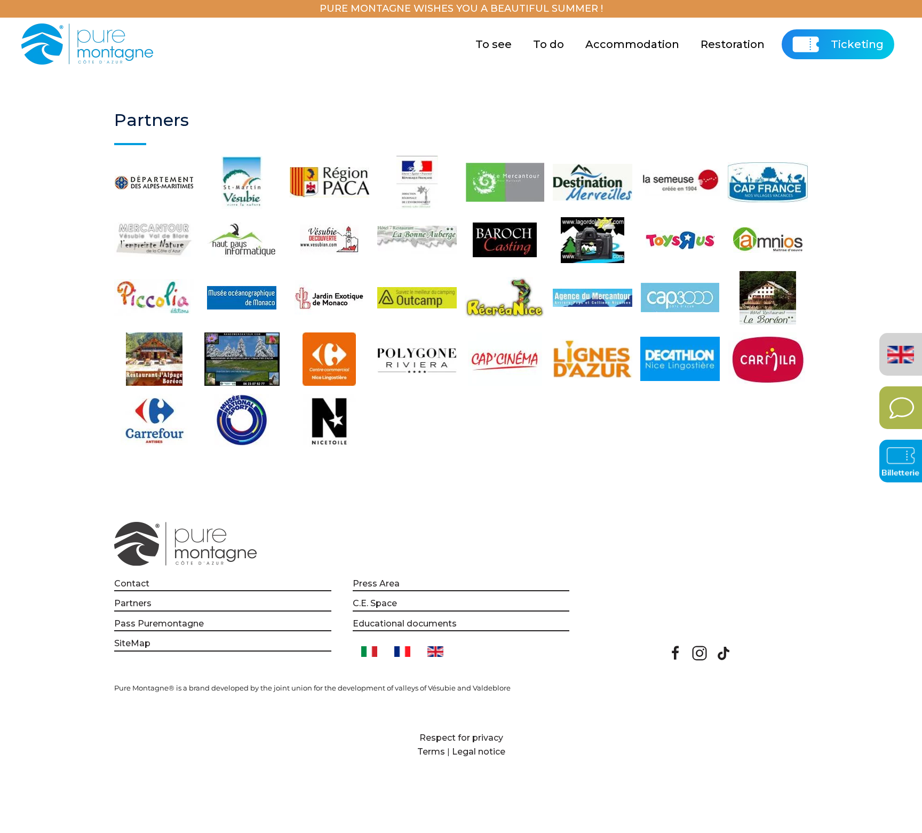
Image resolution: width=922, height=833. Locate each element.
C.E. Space (375, 603)
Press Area (376, 583)
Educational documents (405, 623)
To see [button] (493, 44)
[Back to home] (88, 44)
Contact (131, 583)
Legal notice (478, 752)
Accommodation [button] (632, 44)
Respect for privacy (461, 738)
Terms (431, 752)
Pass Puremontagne (159, 623)
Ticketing (857, 44)
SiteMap (132, 643)
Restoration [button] (733, 44)
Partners (133, 603)
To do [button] (548, 44)
